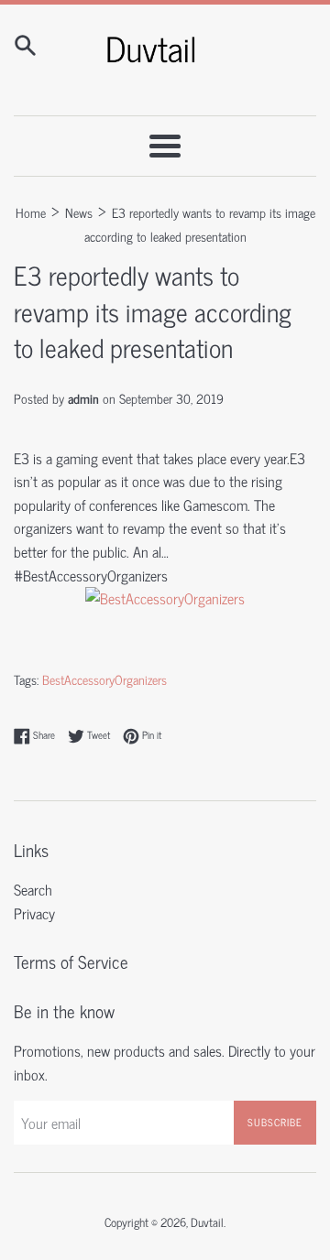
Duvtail (207, 1222)
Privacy (34, 913)
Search (33, 889)
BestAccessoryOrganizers (104, 679)
